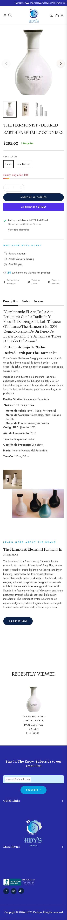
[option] (33, 62)
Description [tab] (10, 301)
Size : (10, 156)
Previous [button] (6, 63)
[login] (50, 15)
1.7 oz (8, 164)
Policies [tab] (38, 301)
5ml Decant (24, 164)
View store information (18, 229)
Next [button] (60, 63)
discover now (18, 621)
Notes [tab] (26, 301)
